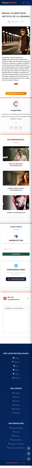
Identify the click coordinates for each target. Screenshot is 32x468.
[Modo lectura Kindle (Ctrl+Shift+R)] (29, 454)
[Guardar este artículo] (29, 459)
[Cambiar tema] (29, 448)
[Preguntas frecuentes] (16, 127)
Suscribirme (16, 254)
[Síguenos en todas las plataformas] (20, 127)
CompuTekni (21, 462)
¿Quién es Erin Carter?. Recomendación (16, 189)
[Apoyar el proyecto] (11, 127)
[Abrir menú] (28, 3)
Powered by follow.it (16, 257)
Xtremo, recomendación (16, 212)
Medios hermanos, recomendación (16, 164)
